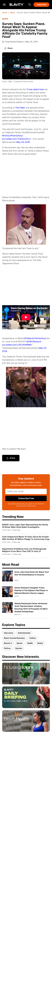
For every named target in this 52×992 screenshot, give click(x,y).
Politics (7, 648)
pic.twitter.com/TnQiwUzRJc (16, 138)
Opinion (18, 648)
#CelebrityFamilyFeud (35, 338)
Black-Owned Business (14, 638)
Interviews (8, 633)
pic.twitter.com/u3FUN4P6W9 (16, 344)
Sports (20, 643)
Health (30, 643)
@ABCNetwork (33, 341)
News (12, 12)
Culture (32, 638)
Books (40, 643)
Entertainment (24, 633)
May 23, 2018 (23, 142)
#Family (6, 135)
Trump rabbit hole (35, 89)
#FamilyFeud (16, 135)
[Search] (30, 4)
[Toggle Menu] (4, 4)
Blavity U (8, 643)
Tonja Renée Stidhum (14, 41)
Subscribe (41, 4)
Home (4, 12)
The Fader (20, 107)
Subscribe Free (26, 498)
